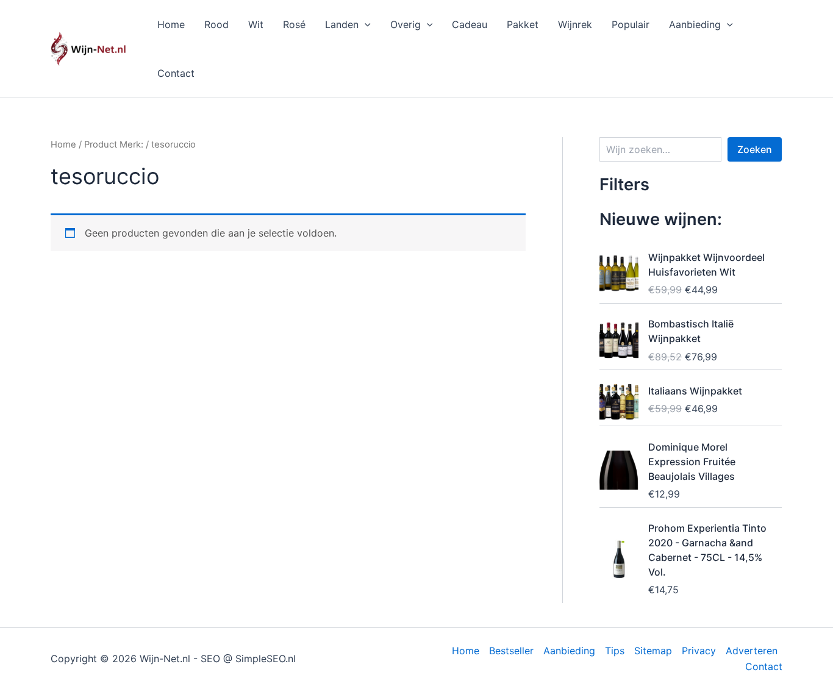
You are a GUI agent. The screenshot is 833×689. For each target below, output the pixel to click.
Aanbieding (695, 24)
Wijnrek (575, 24)
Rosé (294, 24)
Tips (614, 650)
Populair (630, 24)
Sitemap (653, 650)
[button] (365, 24)
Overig (405, 24)
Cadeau (469, 24)
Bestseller (511, 650)
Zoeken (754, 149)
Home (171, 24)
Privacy (699, 650)
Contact (176, 73)
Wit (255, 24)
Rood (216, 24)
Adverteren (752, 650)
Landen (342, 24)
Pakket (522, 24)
